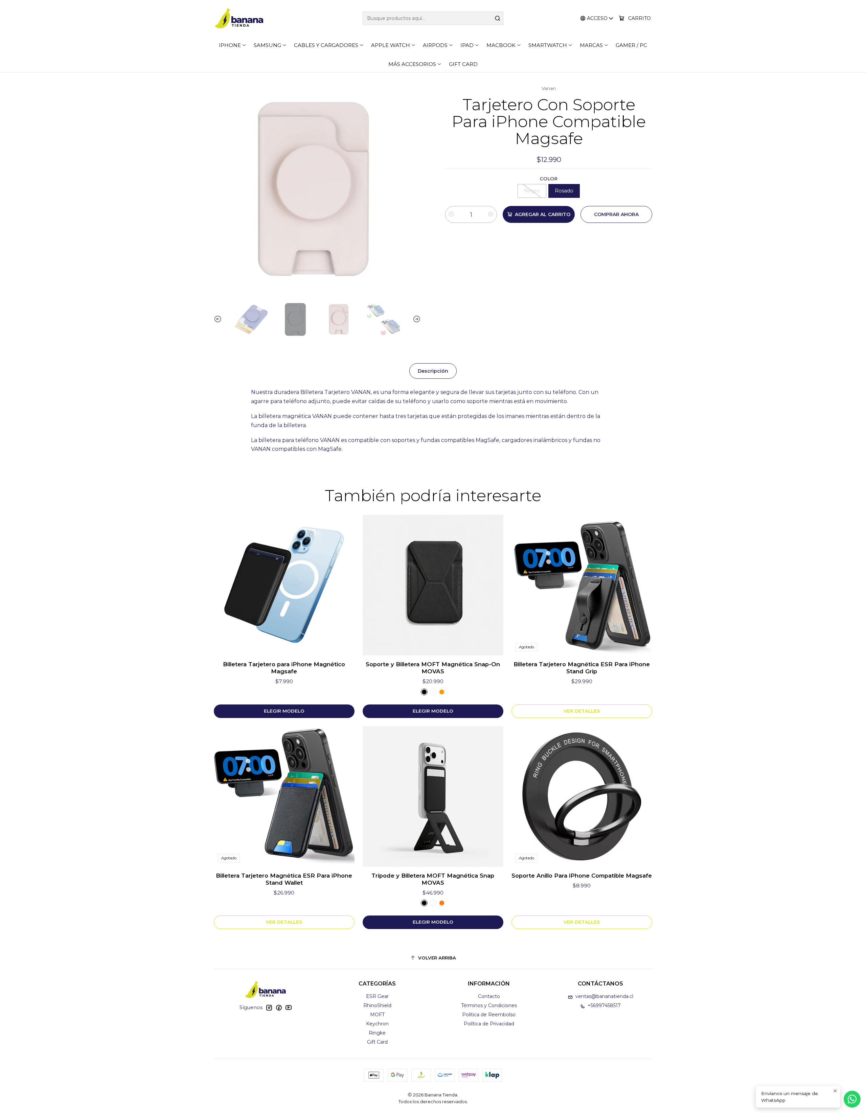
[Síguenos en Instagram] (269, 1007)
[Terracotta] (441, 903)
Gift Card (377, 1042)
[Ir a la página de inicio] (239, 18)
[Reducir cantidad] (451, 214)
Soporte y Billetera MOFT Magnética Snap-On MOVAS (433, 668)
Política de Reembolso (489, 1015)
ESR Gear (377, 996)
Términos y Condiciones (489, 1005)
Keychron (377, 1024)
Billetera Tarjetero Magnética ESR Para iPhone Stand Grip (582, 668)
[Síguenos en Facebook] (278, 1007)
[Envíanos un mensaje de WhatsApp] (852, 1099)
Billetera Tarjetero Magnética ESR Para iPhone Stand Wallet (284, 879)
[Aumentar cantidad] (491, 214)
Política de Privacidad (489, 1024)
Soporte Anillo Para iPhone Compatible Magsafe (581, 875)
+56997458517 (604, 1005)
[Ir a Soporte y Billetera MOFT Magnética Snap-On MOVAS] (433, 585)
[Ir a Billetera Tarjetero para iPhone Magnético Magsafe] (284, 585)
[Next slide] (416, 319)
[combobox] (433, 18)
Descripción (433, 371)
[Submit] (497, 18)
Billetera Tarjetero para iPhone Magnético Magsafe (284, 668)
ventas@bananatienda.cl (604, 996)
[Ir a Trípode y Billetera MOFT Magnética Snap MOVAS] (433, 796)
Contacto (489, 996)
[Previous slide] (219, 319)
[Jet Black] (424, 692)
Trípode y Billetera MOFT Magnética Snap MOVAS (432, 879)
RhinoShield (377, 1005)
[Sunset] (441, 692)
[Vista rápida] (342, 585)
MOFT (377, 1015)
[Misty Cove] (433, 692)
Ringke (377, 1033)
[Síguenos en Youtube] (288, 1007)
